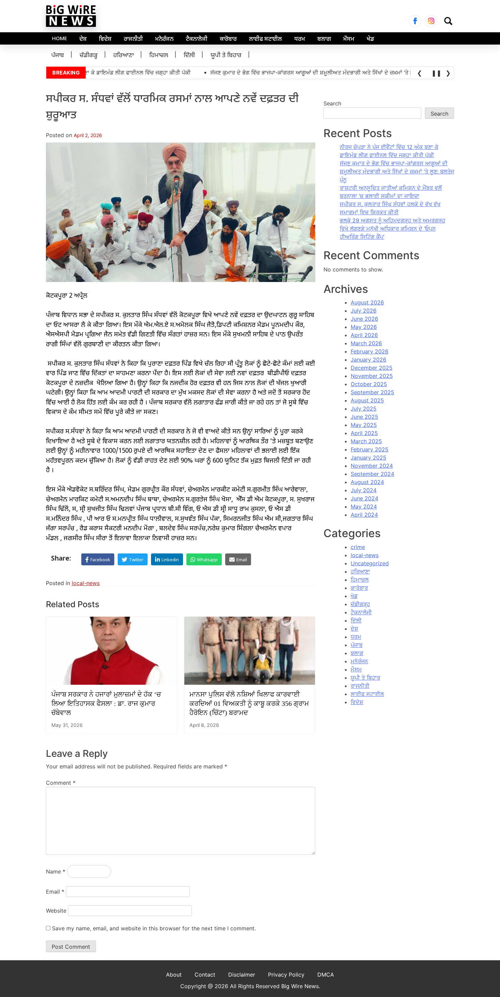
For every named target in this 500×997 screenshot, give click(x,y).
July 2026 (364, 310)
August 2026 (367, 302)
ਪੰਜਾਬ (57, 56)
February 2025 (369, 449)
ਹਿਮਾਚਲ (158, 56)
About (174, 974)
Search (332, 103)
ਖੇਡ (370, 39)
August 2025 (367, 400)
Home (59, 39)
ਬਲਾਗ (324, 39)
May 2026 (364, 326)
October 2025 (369, 384)
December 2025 (372, 367)
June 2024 (364, 498)
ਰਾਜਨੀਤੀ (133, 39)
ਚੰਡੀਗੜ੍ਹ (89, 56)
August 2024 (367, 482)
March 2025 (366, 441)
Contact (205, 974)
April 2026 (364, 335)
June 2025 (364, 416)
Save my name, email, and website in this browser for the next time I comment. (154, 928)
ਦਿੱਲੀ (189, 56)
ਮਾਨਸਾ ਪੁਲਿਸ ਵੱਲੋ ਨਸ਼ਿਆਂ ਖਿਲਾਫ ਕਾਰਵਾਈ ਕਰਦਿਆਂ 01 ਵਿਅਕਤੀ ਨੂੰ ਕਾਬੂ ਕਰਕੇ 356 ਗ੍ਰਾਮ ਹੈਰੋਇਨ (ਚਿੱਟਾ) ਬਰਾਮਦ (249, 703)
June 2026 (364, 318)
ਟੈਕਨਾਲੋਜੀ (196, 39)
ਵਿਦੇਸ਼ (105, 39)
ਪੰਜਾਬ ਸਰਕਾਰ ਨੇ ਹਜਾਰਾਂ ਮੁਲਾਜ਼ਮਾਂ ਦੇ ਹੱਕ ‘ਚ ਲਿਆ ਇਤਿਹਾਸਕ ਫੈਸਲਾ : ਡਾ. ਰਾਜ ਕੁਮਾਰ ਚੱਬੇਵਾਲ (106, 703)
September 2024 (372, 473)
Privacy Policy (286, 974)
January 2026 (368, 359)
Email (55, 891)
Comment (61, 782)
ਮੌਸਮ (348, 39)
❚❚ (435, 73)
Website (56, 910)
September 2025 (372, 392)
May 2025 (364, 424)
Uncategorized (370, 563)
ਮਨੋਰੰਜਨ (164, 39)
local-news (86, 583)
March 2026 (366, 343)
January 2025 (368, 457)
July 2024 (364, 490)
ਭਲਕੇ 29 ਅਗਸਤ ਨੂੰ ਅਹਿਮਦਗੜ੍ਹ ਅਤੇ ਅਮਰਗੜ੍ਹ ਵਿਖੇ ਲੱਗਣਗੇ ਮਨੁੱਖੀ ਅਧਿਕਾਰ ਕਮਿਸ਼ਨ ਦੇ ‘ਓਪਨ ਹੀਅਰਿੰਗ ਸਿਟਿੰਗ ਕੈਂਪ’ (392, 228)
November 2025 (372, 375)
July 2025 (364, 408)
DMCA (325, 974)
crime (358, 547)
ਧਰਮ (299, 39)
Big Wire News (300, 986)
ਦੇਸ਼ (83, 39)
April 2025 (364, 433)
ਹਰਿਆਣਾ (123, 56)
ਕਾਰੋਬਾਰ (228, 39)
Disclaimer (241, 974)
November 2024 (372, 465)
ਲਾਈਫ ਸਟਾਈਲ (265, 39)
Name (55, 871)
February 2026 (369, 351)
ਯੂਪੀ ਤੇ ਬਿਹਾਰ (226, 56)
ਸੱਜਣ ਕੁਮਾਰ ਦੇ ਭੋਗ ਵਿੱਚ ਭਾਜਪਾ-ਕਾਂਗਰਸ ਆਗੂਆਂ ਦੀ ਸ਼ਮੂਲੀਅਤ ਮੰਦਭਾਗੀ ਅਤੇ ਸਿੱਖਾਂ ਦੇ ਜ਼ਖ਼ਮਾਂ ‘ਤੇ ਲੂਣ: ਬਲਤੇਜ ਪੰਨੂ (397, 171)
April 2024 (364, 514)
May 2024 (364, 506)
